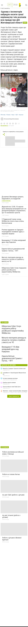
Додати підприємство (14, 396)
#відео (13, 114)
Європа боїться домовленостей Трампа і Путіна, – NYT (13, 250)
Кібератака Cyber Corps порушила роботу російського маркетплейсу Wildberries (14, 270)
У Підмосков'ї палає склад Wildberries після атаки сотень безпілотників (13, 221)
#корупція (21, 114)
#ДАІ (16, 114)
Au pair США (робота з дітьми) (13, 495)
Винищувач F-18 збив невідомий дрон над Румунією (14, 241)
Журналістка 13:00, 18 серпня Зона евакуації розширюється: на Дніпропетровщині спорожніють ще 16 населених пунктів (14, 210)
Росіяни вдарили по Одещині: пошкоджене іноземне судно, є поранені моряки (13, 232)
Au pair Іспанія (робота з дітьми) (11, 516)
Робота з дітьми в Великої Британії (11, 539)
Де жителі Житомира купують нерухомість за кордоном (12, 198)
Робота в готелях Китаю (11, 474)
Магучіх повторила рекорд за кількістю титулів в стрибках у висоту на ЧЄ (13, 259)
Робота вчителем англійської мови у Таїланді (13, 453)
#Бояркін (8, 114)
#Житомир (3, 114)
